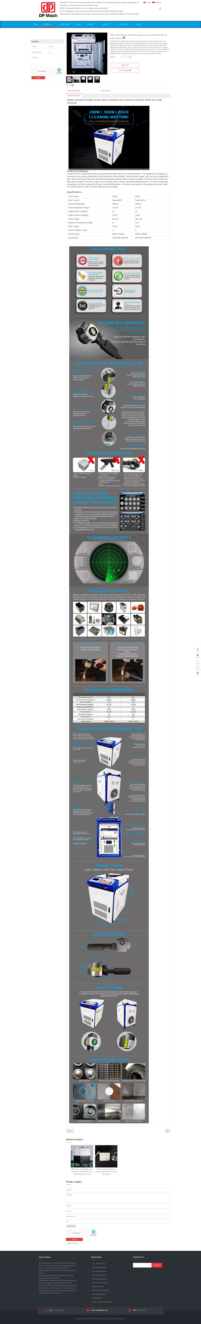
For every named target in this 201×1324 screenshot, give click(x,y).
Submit (38, 77)
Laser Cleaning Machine (99, 1275)
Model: (70, 91)
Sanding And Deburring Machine (102, 1302)
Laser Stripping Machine (99, 1279)
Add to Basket (124, 70)
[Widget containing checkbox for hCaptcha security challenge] (47, 71)
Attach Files (71, 1226)
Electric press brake (98, 1286)
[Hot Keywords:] (160, 9)
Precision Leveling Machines (100, 1290)
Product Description (74, 95)
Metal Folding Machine (99, 1294)
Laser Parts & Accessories (99, 1283)
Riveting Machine (97, 1298)
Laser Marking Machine (99, 1267)
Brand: (103, 91)
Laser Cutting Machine (99, 1263)
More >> (74, 1257)
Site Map (122, 1318)
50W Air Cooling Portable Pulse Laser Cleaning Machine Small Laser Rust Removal (106, 1171)
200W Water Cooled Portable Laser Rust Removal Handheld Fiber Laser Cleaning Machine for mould (82, 1171)
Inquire (123, 65)
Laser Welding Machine (99, 1271)
